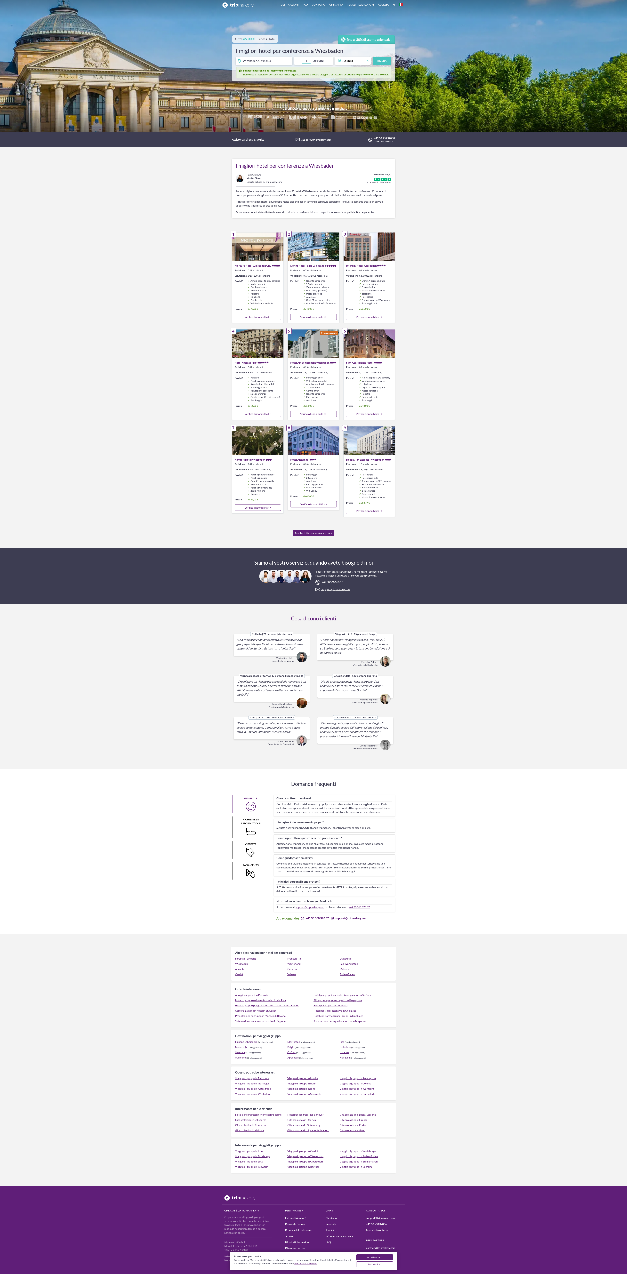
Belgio (290, 1047)
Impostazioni (374, 1264)
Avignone (240, 1057)
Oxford (291, 1052)
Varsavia (240, 1052)
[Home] (238, 4)
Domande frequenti (296, 1224)
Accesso (383, 4)
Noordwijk (241, 1047)
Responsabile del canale (298, 1229)
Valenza (291, 974)
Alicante (239, 968)
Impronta (331, 1224)
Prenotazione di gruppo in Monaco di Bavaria (260, 1015)
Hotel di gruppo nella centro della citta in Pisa (260, 1000)
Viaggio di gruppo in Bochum (356, 1166)
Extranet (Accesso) (295, 1217)
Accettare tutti (374, 1257)
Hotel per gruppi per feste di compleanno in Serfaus (342, 994)
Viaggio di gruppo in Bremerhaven (359, 1161)
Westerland (294, 963)
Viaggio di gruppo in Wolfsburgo (358, 1151)
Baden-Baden (347, 974)
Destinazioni (290, 4)
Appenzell (293, 1057)
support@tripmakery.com (316, 139)
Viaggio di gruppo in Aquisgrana (253, 1088)
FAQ (305, 4)
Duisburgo (346, 958)
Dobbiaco (345, 1047)
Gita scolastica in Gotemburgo (304, 1125)
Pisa (342, 1041)
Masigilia (345, 1057)
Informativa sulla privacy (339, 1235)
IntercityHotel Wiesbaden (361, 265)
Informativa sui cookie (305, 1263)
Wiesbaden (241, 963)
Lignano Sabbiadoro (246, 1041)
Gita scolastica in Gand (352, 1130)
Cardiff (239, 974)
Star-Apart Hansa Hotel (359, 362)
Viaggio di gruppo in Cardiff (302, 1151)
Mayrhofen (293, 1041)
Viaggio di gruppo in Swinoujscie (358, 1078)
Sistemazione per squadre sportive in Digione (260, 1021)
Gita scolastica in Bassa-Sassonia (358, 1114)
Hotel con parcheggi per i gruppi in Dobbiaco (338, 1015)
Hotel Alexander (300, 459)
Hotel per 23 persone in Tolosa (330, 1005)
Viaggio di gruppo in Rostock (303, 1166)
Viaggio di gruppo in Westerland (253, 1093)
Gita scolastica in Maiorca (249, 1130)
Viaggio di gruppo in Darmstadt (357, 1093)
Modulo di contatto (377, 1229)
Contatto (318, 4)
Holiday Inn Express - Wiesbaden (365, 459)
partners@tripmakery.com (380, 1247)
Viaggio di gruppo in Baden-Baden (359, 1156)
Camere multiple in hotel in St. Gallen (255, 1010)
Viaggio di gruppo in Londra (302, 1078)
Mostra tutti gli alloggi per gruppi (313, 532)
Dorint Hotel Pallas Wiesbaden (308, 265)
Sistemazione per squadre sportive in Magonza (340, 1021)
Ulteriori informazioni (297, 1241)
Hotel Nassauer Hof (246, 362)
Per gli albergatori (360, 4)
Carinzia (292, 968)
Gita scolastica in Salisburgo (250, 1119)
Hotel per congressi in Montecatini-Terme (258, 1114)
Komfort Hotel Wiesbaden (250, 459)
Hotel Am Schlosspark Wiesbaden (310, 362)
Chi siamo (336, 4)
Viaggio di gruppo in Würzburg (357, 1088)
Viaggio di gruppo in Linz (249, 1161)
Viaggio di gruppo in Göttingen (252, 1083)
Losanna (344, 1052)
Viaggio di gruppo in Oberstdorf (305, 1161)
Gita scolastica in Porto (353, 1125)
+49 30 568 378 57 (384, 138)
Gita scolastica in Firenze (353, 1119)
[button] (342, 4)
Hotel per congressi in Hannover (305, 1114)
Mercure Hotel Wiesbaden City (253, 265)
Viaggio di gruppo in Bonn (301, 1083)
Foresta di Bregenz (245, 958)
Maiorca (344, 968)
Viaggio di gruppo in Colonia (355, 1083)
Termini (289, 1235)
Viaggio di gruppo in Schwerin (251, 1166)
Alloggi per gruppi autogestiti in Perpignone (338, 1000)
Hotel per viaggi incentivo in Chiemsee (335, 1010)
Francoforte (294, 958)
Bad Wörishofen (349, 963)
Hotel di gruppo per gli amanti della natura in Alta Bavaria (267, 1005)
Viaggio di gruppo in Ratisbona (252, 1078)
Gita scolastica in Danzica (301, 1119)
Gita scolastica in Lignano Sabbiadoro (308, 1130)
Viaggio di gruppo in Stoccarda (304, 1093)
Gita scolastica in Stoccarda (250, 1125)
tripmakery (339, 108)
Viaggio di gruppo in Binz (301, 1088)
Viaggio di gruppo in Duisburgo (252, 1156)
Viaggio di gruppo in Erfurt (250, 1151)
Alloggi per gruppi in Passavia (251, 994)
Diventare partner (295, 1248)
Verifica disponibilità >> (258, 316)
